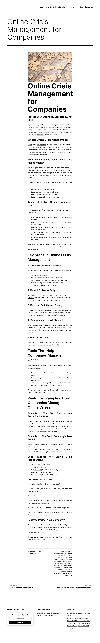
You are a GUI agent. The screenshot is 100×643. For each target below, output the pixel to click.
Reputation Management (63, 569)
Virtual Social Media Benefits (55, 7)
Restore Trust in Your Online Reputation (79, 623)
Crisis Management (63, 555)
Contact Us (89, 7)
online (65, 530)
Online (65, 130)
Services (72, 7)
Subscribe (20, 622)
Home (41, 7)
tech (30, 444)
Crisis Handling (68, 553)
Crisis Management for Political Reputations (62, 557)
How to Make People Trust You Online (78, 621)
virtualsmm (32, 553)
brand (66, 280)
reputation (40, 135)
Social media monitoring (39, 373)
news (61, 222)
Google (69, 373)
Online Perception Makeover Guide (77, 618)
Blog (81, 7)
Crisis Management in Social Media (62, 567)
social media (52, 170)
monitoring (38, 470)
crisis (49, 125)
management (32, 132)
